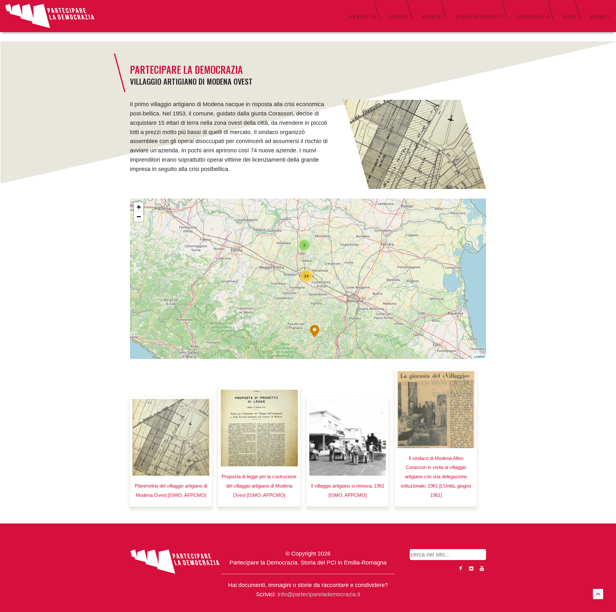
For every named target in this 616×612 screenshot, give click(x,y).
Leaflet (479, 356)
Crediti (600, 16)
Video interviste (480, 16)
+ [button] (139, 207)
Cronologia (534, 16)
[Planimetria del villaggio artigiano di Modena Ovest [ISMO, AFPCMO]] (171, 437)
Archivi (432, 16)
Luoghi (399, 16)
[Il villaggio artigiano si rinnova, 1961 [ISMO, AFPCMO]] (348, 437)
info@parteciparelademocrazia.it (319, 594)
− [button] (139, 217)
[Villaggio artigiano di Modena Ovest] (414, 144)
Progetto (363, 16)
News (570, 16)
